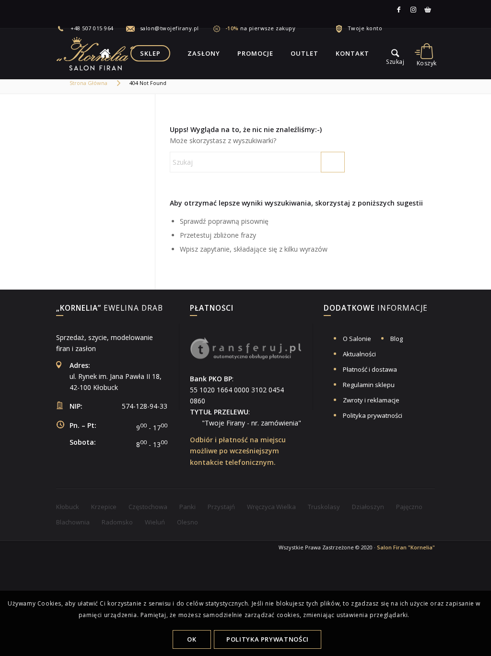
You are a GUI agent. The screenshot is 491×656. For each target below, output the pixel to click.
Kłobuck (67, 506)
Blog (396, 338)
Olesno (187, 522)
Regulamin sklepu (369, 384)
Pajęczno (409, 506)
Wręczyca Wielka (271, 506)
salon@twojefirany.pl (169, 28)
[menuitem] (91, 28)
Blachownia (73, 522)
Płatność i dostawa (370, 369)
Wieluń (155, 522)
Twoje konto (365, 28)
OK (191, 639)
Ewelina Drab (109, 308)
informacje (376, 308)
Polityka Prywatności (267, 639)
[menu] (395, 53)
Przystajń (221, 506)
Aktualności (359, 354)
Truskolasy (324, 506)
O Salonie (357, 338)
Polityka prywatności (372, 415)
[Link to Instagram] (413, 9)
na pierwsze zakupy (260, 28)
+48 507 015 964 (92, 28)
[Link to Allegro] (428, 9)
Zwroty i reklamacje (371, 400)
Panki (187, 506)
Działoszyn (368, 506)
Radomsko (117, 522)
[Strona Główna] (105, 53)
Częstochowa (148, 506)
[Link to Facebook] (399, 9)
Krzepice (104, 506)
